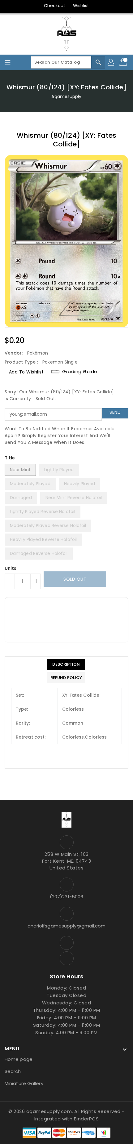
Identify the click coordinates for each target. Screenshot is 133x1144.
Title (10, 458)
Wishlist (81, 5)
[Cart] (124, 62)
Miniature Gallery (24, 1083)
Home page (18, 1059)
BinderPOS (86, 1118)
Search (13, 1071)
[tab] (66, 664)
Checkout (55, 5)
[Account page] (111, 62)
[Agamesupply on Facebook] (66, 943)
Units (11, 568)
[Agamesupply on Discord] (66, 958)
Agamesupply (66, 96)
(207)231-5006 (66, 896)
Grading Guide (79, 372)
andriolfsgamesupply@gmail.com (67, 926)
